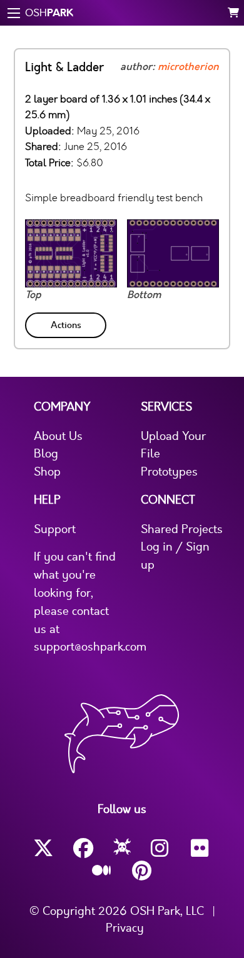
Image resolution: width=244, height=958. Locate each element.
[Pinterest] (142, 871)
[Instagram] (161, 848)
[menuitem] (67, 322)
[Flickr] (201, 848)
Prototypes (169, 471)
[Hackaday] (122, 848)
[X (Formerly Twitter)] (43, 848)
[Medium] (102, 871)
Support (55, 529)
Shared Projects (182, 529)
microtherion (188, 67)
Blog (46, 453)
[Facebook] (83, 848)
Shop (47, 471)
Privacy (125, 928)
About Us (58, 436)
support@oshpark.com (90, 646)
